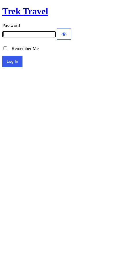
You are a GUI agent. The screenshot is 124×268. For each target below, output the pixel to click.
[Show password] (64, 34)
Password (11, 25)
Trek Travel (25, 11)
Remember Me (23, 48)
